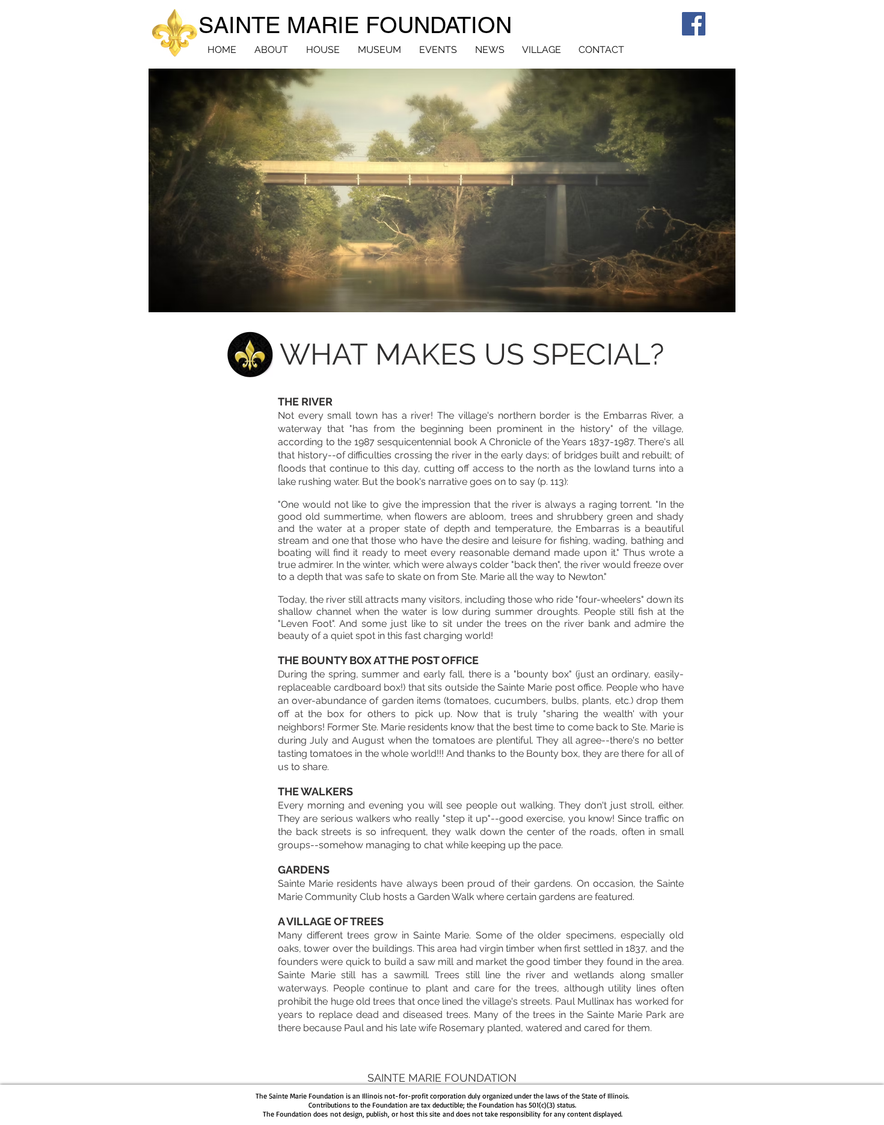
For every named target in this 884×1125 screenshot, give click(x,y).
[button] (472, 355)
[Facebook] (693, 23)
